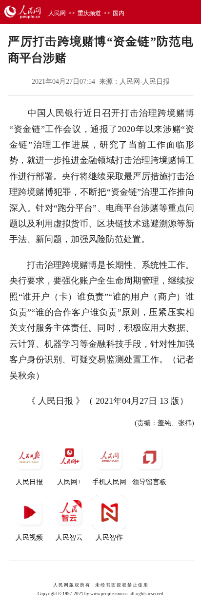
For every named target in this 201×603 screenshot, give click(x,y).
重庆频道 (89, 13)
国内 (118, 13)
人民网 (57, 13)
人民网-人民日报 (145, 81)
